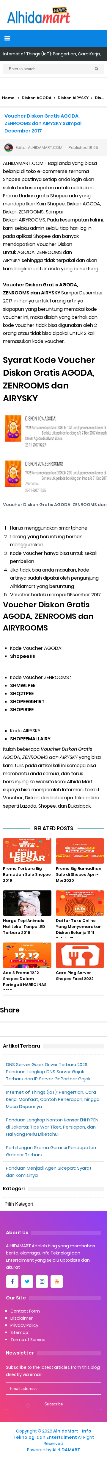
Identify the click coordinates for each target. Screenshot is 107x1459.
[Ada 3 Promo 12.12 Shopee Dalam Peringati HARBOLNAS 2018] (27, 955)
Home (8, 98)
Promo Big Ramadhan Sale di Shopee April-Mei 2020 (78, 874)
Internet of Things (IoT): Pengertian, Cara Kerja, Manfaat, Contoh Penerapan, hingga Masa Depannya (53, 1099)
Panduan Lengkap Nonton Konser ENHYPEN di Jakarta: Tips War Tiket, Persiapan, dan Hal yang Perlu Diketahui (52, 1127)
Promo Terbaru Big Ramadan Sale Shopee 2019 (27, 874)
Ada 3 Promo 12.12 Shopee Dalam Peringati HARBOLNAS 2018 (24, 981)
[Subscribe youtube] (57, 1281)
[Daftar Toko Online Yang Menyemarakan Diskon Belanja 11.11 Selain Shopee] (80, 903)
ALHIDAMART (66, 1450)
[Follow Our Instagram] (42, 1281)
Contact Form (25, 1311)
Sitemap (19, 1332)
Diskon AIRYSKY (73, 98)
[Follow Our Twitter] (27, 1281)
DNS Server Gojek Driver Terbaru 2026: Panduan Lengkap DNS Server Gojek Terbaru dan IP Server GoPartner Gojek (48, 1071)
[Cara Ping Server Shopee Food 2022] (80, 955)
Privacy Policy (24, 1325)
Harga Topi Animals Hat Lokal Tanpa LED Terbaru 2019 (24, 926)
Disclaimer (21, 1318)
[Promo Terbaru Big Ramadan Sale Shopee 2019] (27, 851)
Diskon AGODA (36, 98)
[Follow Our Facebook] (12, 1281)
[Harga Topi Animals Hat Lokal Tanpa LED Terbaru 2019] (27, 903)
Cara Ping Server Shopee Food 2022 (75, 975)
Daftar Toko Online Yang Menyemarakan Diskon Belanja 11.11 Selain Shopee (79, 929)
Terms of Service (27, 1340)
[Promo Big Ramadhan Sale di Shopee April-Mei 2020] (80, 851)
